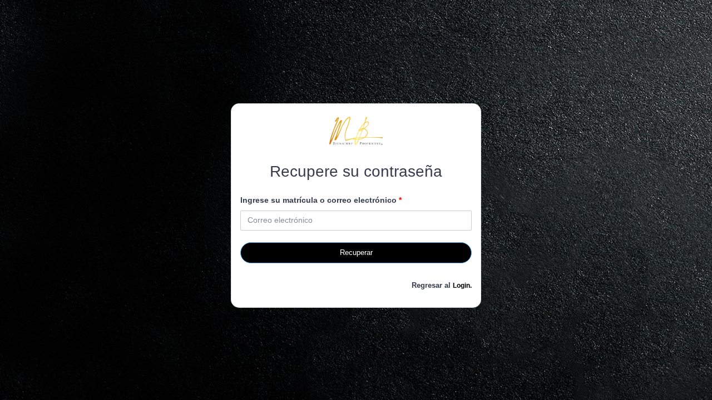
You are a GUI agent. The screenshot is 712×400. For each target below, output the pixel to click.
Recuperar (356, 252)
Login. (462, 285)
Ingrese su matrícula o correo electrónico (321, 200)
